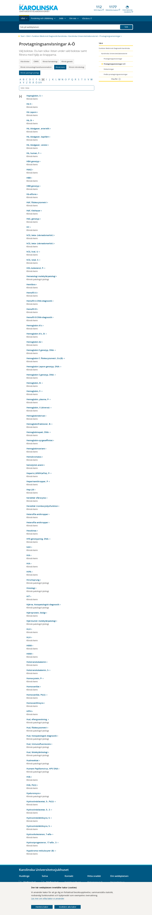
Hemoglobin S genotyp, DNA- (40, 374)
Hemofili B (31, 309)
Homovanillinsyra (34, 703)
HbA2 (29, 169)
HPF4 (28, 711)
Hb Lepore (31, 112)
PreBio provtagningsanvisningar (116, 74)
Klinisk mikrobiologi (76, 67)
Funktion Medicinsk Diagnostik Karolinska (49, 36)
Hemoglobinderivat (35, 415)
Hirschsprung (32, 580)
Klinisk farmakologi (50, 61)
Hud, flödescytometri (36, 727)
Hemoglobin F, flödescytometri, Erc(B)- (45, 358)
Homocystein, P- (34, 678)
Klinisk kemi (60, 67)
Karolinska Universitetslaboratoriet (83, 36)
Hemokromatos (34, 456)
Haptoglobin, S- (33, 95)
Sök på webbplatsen (29, 27)
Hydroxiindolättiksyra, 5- (38, 818)
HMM (29, 645)
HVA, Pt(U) (31, 785)
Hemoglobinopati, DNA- (37, 432)
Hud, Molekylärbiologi (37, 752)
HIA (28, 555)
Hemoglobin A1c (34, 325)
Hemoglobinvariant (35, 448)
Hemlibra (30, 284)
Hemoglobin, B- (33, 383)
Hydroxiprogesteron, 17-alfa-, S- (41, 842)
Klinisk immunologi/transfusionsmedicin (36, 67)
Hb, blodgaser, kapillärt (37, 136)
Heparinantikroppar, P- (37, 481)
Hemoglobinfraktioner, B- (38, 424)
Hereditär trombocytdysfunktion (42, 506)
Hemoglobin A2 (33, 342)
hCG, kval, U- (32, 251)
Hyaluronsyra (33, 793)
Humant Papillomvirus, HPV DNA (42, 768)
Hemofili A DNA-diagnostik (39, 301)
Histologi (30, 588)
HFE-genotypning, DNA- (37, 539)
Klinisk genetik (67, 61)
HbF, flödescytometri (36, 202)
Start (23, 36)
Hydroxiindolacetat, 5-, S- (38, 809)
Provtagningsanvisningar (110, 36)
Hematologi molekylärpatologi (41, 276)
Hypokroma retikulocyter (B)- (40, 850)
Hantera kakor (42, 907)
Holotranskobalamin (36, 662)
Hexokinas (31, 530)
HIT (28, 596)
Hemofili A (31, 292)
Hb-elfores (31, 194)
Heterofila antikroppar (37, 514)
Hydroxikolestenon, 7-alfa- (39, 834)
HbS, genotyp (32, 218)
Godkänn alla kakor (67, 907)
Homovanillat (32, 686)
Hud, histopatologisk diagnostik (41, 735)
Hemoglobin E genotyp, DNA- (40, 350)
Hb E (28, 104)
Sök (126, 27)
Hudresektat (32, 760)
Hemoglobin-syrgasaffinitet (39, 440)
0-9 (40, 82)
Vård (28, 36)
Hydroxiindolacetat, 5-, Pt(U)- (40, 801)
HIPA (28, 571)
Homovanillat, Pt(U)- (36, 694)
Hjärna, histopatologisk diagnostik (42, 604)
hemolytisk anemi (35, 465)
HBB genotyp (32, 186)
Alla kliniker (24, 61)
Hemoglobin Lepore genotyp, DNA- (43, 366)
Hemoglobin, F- (33, 391)
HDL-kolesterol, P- (35, 268)
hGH (28, 547)
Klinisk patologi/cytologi (29, 73)
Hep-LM (30, 489)
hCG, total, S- (32, 259)
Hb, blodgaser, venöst (36, 145)
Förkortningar (109, 69)
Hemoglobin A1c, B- (35, 333)
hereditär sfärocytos (36, 497)
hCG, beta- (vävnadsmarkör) (39, 235)
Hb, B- (29, 120)
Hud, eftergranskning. (36, 719)
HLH (28, 629)
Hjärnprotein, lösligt (36, 612)
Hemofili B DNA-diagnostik (39, 317)
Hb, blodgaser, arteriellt (37, 128)
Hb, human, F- (33, 153)
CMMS (36, 61)
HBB (28, 177)
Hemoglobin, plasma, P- (37, 399)
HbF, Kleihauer (33, 210)
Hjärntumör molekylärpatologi (41, 621)
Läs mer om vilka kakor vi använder (47, 898)
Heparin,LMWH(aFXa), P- (38, 473)
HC (27, 227)
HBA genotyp (32, 161)
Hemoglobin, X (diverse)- (38, 407)
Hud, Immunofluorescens (38, 744)
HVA (28, 776)
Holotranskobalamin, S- (37, 670)
